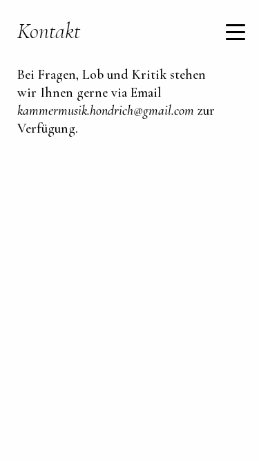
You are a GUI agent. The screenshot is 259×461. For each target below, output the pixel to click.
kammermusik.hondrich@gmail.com (105, 110)
